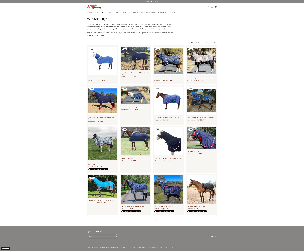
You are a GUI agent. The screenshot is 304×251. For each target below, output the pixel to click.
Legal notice (173, 247)
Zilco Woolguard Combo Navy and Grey (133, 206)
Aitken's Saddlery (95, 247)
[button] (90, 12)
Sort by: (190, 42)
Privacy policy (123, 247)
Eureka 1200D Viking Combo (162, 78)
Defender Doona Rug (127, 158)
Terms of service (132, 247)
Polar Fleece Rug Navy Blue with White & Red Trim (134, 73)
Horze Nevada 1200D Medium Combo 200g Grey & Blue (101, 164)
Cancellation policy (163, 247)
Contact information (152, 247)
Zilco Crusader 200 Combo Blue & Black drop (200, 117)
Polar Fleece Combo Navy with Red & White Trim (101, 118)
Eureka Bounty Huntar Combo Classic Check (200, 78)
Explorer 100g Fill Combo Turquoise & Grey (101, 200)
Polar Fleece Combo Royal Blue (97, 78)
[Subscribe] (116, 236)
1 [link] (147, 221)
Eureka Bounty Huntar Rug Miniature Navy (133, 107)
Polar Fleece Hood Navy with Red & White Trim (168, 158)
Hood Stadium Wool (193, 151)
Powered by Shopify (104, 247)
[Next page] (157, 221)
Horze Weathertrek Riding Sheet (196, 206)
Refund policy (114, 247)
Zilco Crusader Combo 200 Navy (163, 206)
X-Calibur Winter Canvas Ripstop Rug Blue (166, 117)
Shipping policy (142, 247)
